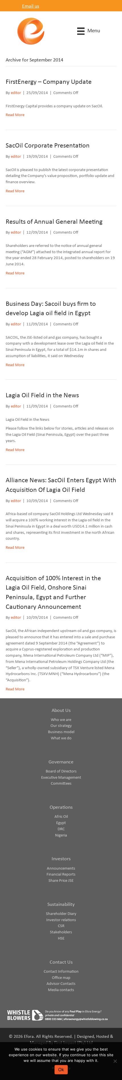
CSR (61, 926)
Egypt (61, 823)
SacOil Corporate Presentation (48, 145)
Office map (61, 978)
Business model (61, 732)
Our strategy (61, 726)
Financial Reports (61, 874)
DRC (61, 829)
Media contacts (61, 990)
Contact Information (61, 972)
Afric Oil (61, 817)
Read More (15, 115)
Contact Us (61, 962)
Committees (61, 784)
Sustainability (61, 904)
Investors (61, 859)
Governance (61, 762)
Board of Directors (61, 771)
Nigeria (61, 835)
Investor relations (61, 920)
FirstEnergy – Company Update (49, 82)
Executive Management (61, 778)
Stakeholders (61, 932)
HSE (61, 938)
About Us (61, 710)
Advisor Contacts (61, 984)
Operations (61, 807)
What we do (61, 738)
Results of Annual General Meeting (54, 222)
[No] (115, 1061)
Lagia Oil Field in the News (42, 395)
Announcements (61, 868)
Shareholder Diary (61, 914)
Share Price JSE (61, 881)
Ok (61, 1069)
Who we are (61, 720)
